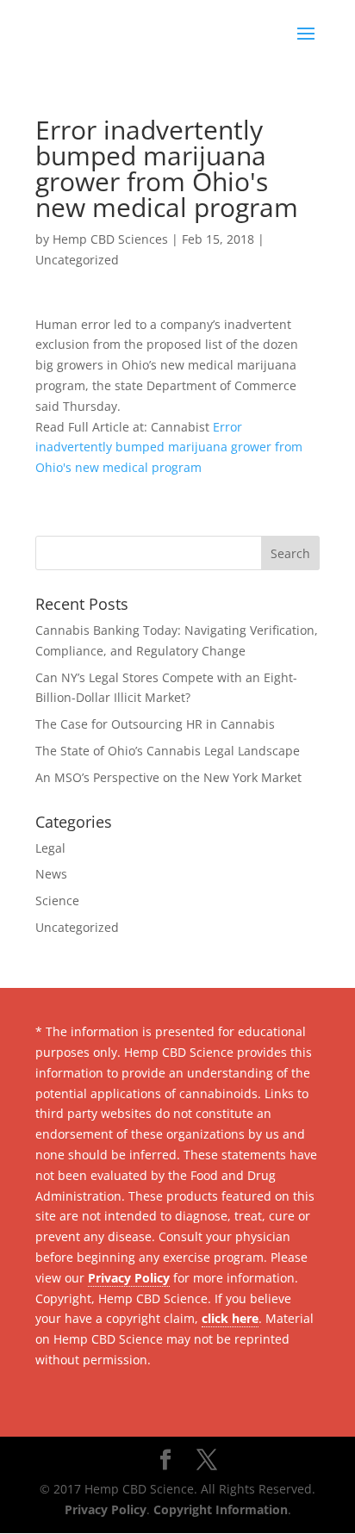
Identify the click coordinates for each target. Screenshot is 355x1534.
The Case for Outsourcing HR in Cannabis (155, 724)
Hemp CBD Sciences (110, 239)
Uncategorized (77, 260)
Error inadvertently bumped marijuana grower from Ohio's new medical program (168, 447)
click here (230, 1318)
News (51, 874)
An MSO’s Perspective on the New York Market (168, 777)
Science (57, 900)
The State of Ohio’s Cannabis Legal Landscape (167, 750)
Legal (50, 848)
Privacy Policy (129, 1278)
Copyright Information (220, 1509)
